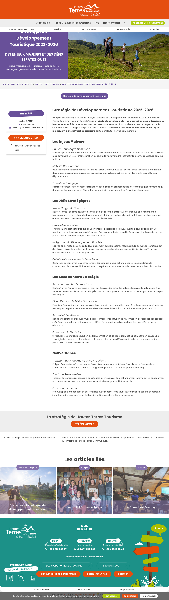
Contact (123, 574)
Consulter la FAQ (97, 574)
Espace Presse (41, 589)
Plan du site (84, 589)
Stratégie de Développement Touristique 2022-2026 (89, 84)
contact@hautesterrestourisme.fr (84, 556)
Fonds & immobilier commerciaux (73, 22)
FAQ (97, 22)
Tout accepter (111, 596)
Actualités (155, 29)
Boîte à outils (123, 29)
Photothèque (111, 565)
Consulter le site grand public (58, 574)
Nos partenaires (127, 589)
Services (58, 29)
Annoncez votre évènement (148, 22)
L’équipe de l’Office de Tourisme (64, 565)
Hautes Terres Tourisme (21, 29)
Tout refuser (130, 596)
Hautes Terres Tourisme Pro (17, 84)
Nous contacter (111, 22)
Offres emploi (43, 22)
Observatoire (89, 29)
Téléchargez (84, 424)
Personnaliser (149, 596)
